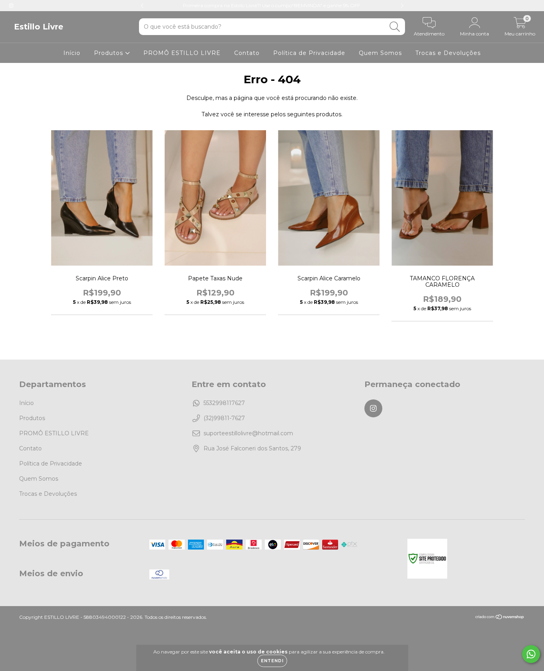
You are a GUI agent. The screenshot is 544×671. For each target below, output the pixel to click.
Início (71, 53)
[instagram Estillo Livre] (11, 5)
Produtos (109, 53)
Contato (247, 53)
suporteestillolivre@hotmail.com (248, 433)
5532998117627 (224, 403)
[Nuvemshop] (500, 618)
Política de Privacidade (309, 53)
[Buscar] (394, 27)
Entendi (272, 660)
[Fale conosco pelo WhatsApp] (531, 654)
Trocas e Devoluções (448, 53)
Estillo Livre (38, 26)
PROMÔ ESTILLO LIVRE (182, 53)
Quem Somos (380, 53)
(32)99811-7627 (224, 418)
